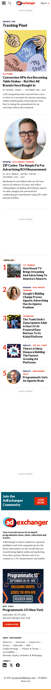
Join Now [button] (40, 501)
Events (6, 645)
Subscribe (18, 645)
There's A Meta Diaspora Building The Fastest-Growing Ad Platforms (34, 355)
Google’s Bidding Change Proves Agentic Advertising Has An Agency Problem (35, 300)
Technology (28, 316)
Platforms (8, 74)
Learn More (11, 624)
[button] (9, 3)
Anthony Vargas (13, 90)
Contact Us (34, 642)
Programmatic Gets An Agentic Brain (35, 379)
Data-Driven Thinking (23, 162)
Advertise (20, 642)
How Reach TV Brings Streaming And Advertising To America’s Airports (35, 273)
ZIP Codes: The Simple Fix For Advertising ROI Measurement (25, 167)
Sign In (44, 3)
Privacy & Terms (30, 648)
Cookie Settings (10, 648)
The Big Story (40, 345)
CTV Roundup (29, 265)
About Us (7, 642)
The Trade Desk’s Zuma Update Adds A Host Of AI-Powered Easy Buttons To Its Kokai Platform (35, 328)
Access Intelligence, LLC (24, 677)
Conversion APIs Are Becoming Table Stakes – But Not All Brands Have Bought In (25, 81)
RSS (28, 645)
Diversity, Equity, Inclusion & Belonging (22, 655)
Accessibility (9, 651)
